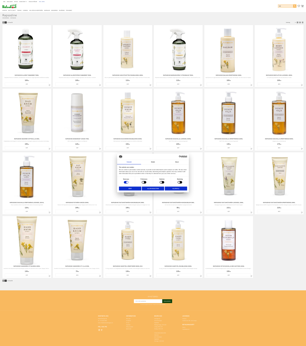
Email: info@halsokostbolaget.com (105, 322)
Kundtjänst (128, 320)
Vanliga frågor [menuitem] (33, 1)
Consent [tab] (129, 162)
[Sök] (294, 6)
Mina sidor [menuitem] (10, 1)
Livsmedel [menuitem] (25, 10)
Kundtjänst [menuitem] (22, 1)
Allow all (175, 188)
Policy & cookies (129, 326)
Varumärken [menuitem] (54, 10)
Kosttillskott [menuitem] (12, 10)
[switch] (144, 182)
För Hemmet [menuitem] (69, 10)
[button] (299, 6)
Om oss (127, 322)
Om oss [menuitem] (16, 1)
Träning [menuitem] (19, 10)
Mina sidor (128, 318)
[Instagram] (99, 330)
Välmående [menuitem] (62, 10)
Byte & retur (128, 329)
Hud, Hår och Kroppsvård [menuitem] (36, 10)
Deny (130, 188)
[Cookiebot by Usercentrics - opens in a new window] (180, 157)
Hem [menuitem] (4, 1)
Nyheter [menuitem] (4, 10)
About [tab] (177, 162)
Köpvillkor (128, 324)
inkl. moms (42, 1)
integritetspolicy (162, 304)
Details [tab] (153, 162)
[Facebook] (102, 330)
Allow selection (153, 188)
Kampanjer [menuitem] (47, 10)
